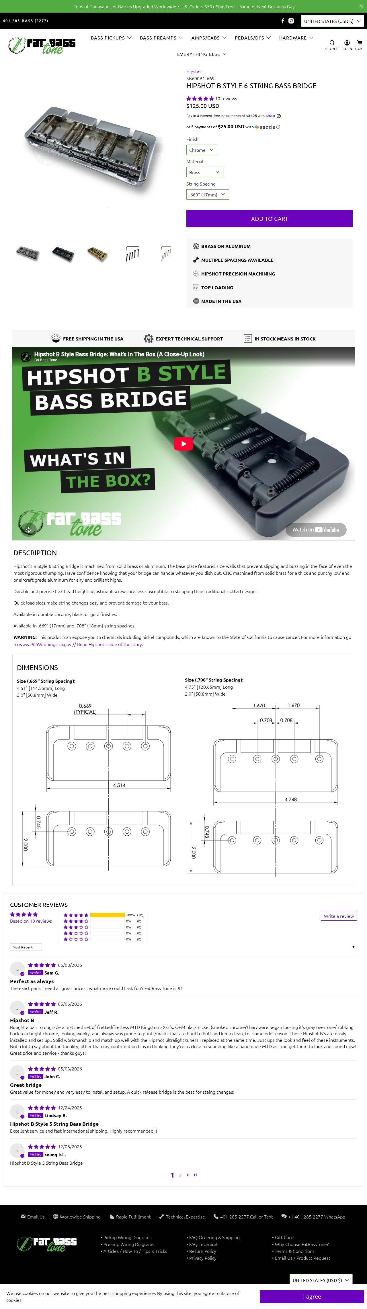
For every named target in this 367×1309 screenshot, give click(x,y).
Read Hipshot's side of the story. (110, 644)
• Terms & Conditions (293, 1251)
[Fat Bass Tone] (42, 46)
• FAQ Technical (201, 1244)
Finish (192, 139)
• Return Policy (201, 1251)
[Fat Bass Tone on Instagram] (291, 20)
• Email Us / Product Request (301, 1258)
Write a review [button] (339, 916)
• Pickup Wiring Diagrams (126, 1237)
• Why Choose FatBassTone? (300, 1244)
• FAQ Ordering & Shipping (213, 1237)
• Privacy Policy (201, 1258)
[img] (42, 965)
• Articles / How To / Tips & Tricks (134, 1251)
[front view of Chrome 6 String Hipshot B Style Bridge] (97, 151)
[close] (361, 6)
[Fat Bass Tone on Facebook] (283, 20)
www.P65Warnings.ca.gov (45, 644)
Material (194, 161)
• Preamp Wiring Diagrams (127, 1244)
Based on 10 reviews (31, 921)
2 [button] (180, 1175)
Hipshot (194, 71)
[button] (200, 98)
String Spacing (201, 183)
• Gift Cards (283, 1237)
